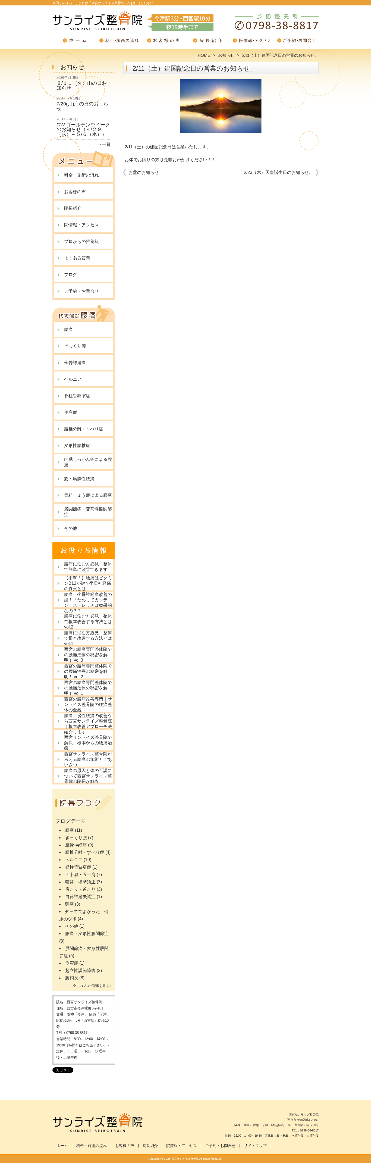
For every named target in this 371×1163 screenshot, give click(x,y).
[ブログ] (83, 809)
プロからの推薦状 (81, 241)
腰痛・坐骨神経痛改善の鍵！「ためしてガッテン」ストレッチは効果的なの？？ (88, 602)
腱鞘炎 (71, 978)
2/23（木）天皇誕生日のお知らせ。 (278, 172)
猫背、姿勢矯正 (80, 882)
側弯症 (70, 412)
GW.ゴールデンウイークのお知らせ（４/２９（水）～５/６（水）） (83, 129)
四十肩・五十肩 (80, 874)
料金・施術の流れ (119, 42)
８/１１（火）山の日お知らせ (81, 85)
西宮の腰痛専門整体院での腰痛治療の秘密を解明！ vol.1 (88, 688)
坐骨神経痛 (75, 362)
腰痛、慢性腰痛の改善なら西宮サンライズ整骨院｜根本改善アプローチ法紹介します (88, 723)
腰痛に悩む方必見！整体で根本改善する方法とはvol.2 (88, 621)
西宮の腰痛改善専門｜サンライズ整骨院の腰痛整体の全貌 (88, 704)
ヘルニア (72, 379)
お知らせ (226, 55)
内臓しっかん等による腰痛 (88, 462)
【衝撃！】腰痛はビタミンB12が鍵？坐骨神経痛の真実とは (88, 583)
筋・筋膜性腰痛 (79, 478)
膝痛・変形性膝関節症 (87, 933)
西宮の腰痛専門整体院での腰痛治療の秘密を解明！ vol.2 (88, 671)
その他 (70, 528)
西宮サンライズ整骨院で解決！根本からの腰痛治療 (88, 743)
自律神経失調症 (80, 896)
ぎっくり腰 (75, 346)
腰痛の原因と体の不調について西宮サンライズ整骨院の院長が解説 (88, 776)
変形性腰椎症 (77, 445)
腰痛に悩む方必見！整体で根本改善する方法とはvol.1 (88, 638)
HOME (204, 55)
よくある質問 (77, 258)
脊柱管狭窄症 (77, 395)
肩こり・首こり (80, 889)
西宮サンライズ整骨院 (185, 1158)
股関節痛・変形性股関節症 (88, 512)
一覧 (106, 144)
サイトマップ (255, 1146)
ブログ (70, 274)
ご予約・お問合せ (296, 42)
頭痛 (69, 904)
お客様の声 (163, 42)
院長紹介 (208, 42)
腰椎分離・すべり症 (83, 429)
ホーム (74, 42)
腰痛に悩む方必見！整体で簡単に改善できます (88, 567)
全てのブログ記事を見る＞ (92, 986)
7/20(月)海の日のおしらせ (82, 106)
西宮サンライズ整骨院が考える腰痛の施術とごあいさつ (88, 759)
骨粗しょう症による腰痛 (88, 495)
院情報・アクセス (252, 42)
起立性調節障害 (80, 970)
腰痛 (68, 329)
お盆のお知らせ (143, 172)
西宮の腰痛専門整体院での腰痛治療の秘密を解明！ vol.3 (88, 654)
